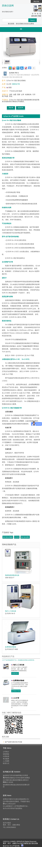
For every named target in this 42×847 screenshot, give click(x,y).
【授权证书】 (16, 84)
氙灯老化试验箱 (8, 537)
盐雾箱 (31, 23)
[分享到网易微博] (25, 68)
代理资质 (6, 756)
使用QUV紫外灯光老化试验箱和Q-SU (16, 799)
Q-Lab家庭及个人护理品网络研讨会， (16, 806)
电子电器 (5, 96)
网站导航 (36, 1)
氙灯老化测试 (25, 537)
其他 (10, 96)
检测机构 (28, 94)
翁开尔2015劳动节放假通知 (12, 808)
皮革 (22, 94)
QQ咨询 (20, 107)
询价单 (11, 107)
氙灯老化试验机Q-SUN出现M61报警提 (16, 778)
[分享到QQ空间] (10, 68)
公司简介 (6, 752)
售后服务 (6, 759)
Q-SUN (17, 537)
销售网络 (6, 754)
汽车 (33, 94)
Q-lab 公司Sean (9, 804)
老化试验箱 (20, 23)
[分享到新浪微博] (14, 68)
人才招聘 (6, 761)
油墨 (14, 94)
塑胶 (18, 94)
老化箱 (26, 23)
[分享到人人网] (22, 68)
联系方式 (6, 763)
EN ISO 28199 (8, 782)
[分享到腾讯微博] (18, 68)
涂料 (10, 94)
